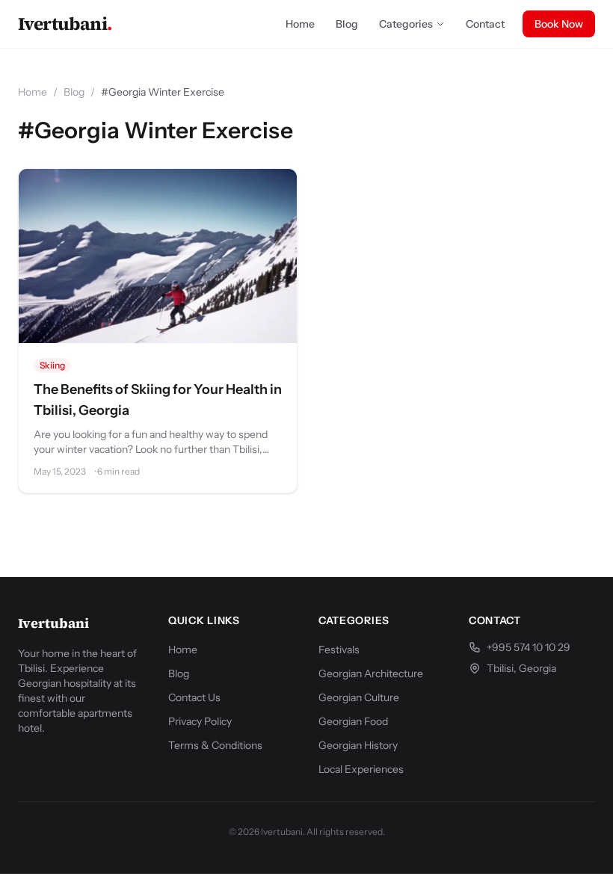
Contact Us (194, 697)
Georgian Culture (358, 697)
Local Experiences (361, 769)
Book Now (559, 24)
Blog (347, 24)
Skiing (52, 365)
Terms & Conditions (215, 745)
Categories (406, 24)
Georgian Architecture (370, 673)
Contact (485, 24)
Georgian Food (353, 721)
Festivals (339, 649)
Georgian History (358, 745)
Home (300, 24)
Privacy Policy (200, 721)
